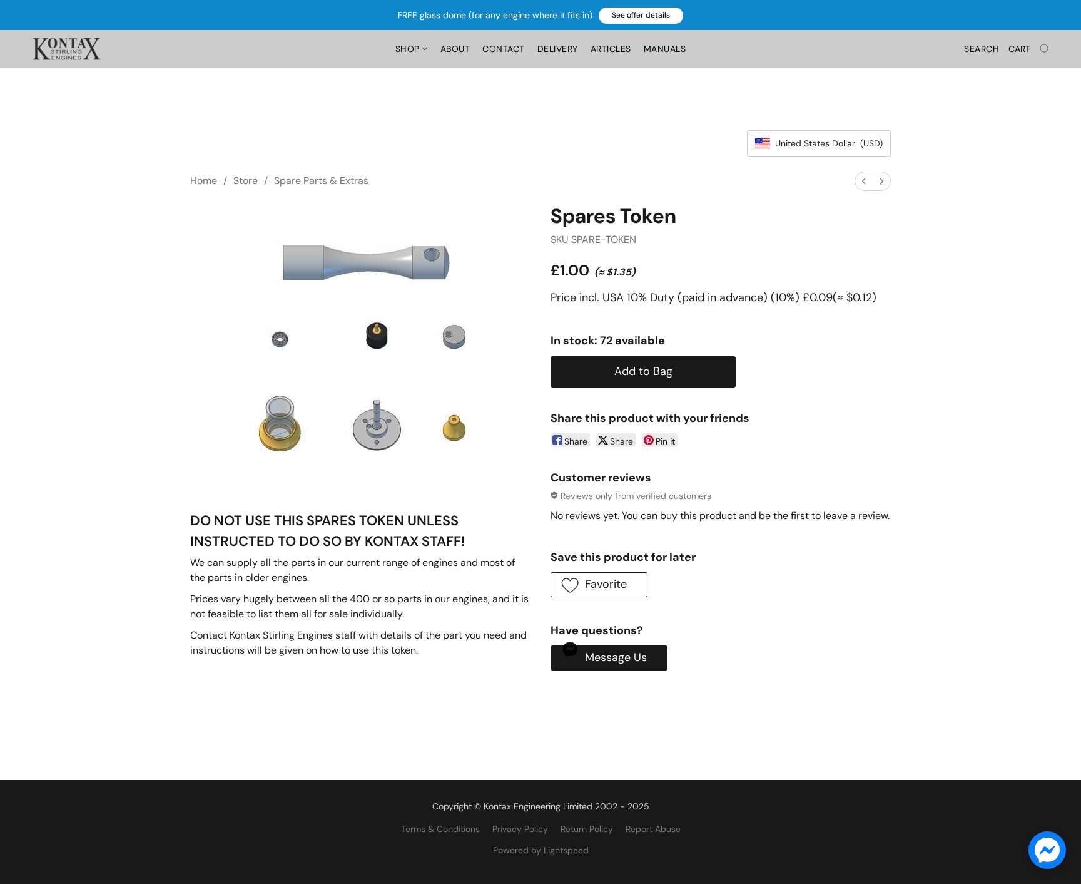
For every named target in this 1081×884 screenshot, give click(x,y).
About (455, 48)
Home (203, 180)
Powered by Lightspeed (541, 850)
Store (245, 180)
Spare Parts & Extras (321, 180)
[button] (641, 16)
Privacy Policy (520, 829)
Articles (611, 48)
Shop (409, 48)
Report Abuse (653, 829)
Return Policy (587, 829)
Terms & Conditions (440, 829)
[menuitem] (864, 181)
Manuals (665, 48)
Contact (503, 48)
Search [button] (981, 48)
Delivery (557, 48)
